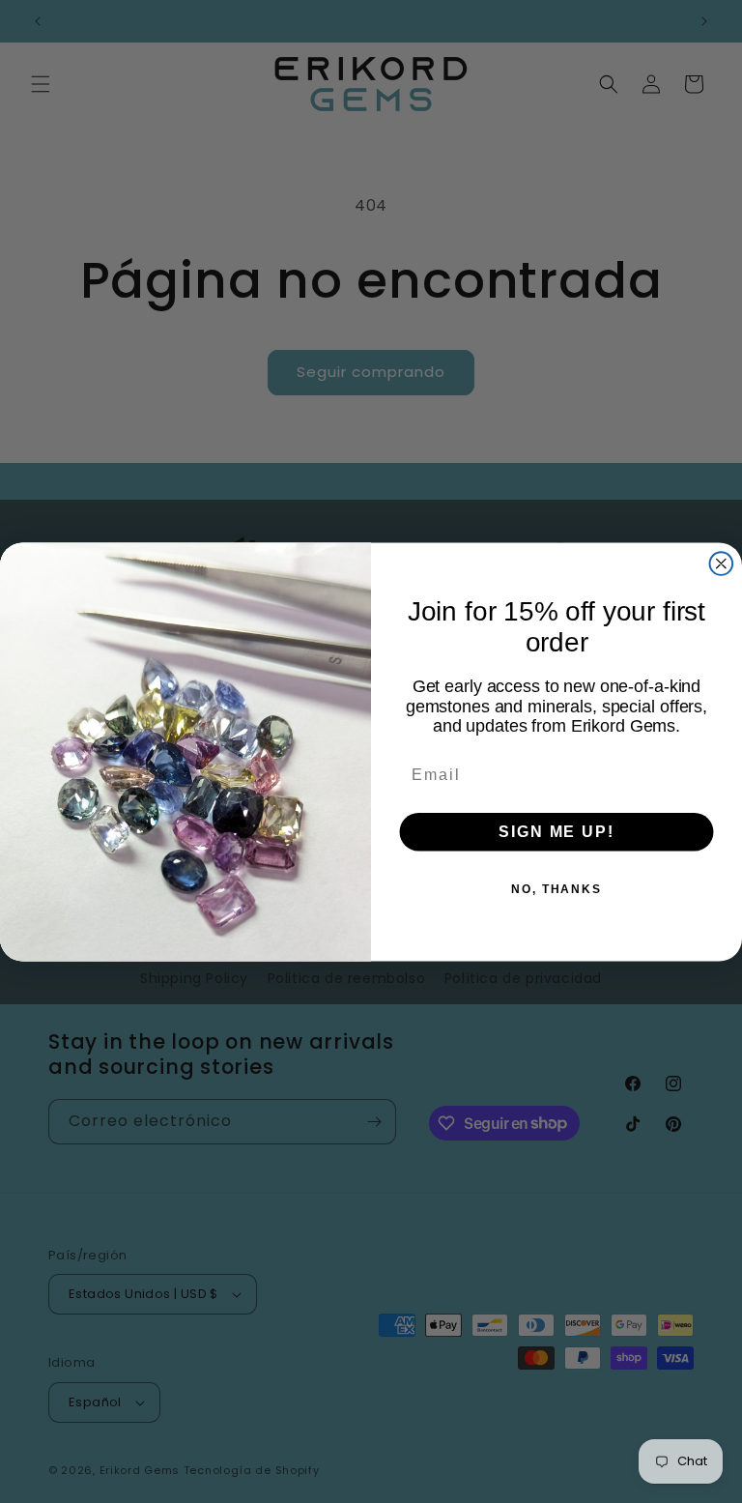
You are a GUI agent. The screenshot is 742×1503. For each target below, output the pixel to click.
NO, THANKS (556, 888)
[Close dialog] (721, 563)
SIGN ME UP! (556, 831)
